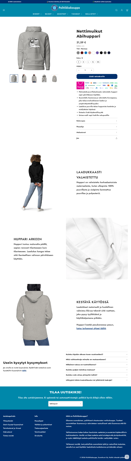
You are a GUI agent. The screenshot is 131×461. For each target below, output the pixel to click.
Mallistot (90, 14)
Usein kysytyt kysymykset (13, 424)
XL (93, 62)
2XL (98, 62)
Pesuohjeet (39, 421)
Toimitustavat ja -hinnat (12, 428)
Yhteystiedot (8, 421)
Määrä (79, 66)
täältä (24, 370)
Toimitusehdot (40, 432)
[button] (4, 10)
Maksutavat (7, 432)
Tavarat (76, 14)
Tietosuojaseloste (41, 428)
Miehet (36, 14)
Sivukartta (38, 435)
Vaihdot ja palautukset (43, 424)
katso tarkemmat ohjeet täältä (91, 328)
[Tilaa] (81, 404)
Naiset (48, 14)
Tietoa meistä (8, 435)
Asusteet (61, 14)
